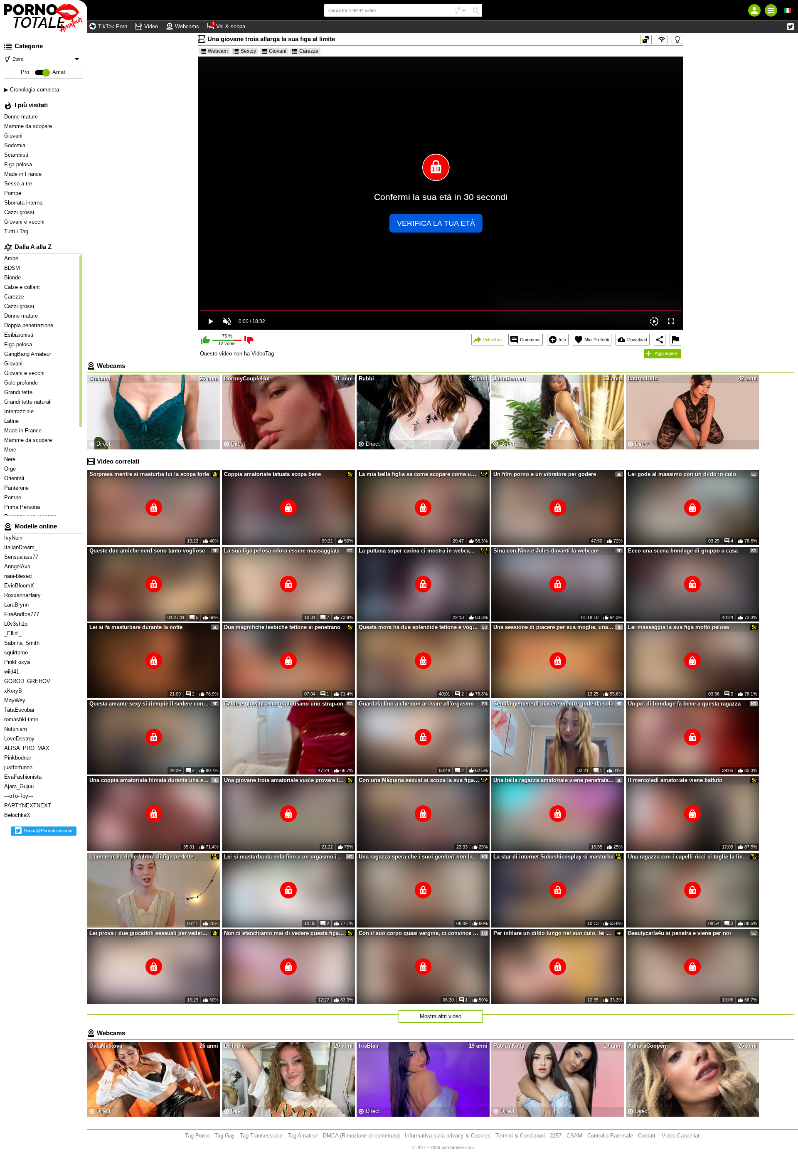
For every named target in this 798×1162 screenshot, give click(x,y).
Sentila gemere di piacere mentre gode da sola (553, 704)
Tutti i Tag (17, 231)
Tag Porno (197, 1135)
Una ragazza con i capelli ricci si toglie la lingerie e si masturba (688, 857)
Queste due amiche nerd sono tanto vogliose (147, 551)
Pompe (13, 193)
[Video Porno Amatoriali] (43, 16)
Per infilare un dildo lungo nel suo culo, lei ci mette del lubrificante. (553, 933)
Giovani (14, 136)
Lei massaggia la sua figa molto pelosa (678, 627)
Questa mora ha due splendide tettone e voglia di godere (419, 627)
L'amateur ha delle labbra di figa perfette (141, 857)
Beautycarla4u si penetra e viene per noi (679, 933)
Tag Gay (224, 1135)
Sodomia (15, 145)
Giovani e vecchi (25, 222)
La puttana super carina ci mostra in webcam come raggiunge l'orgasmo (419, 551)
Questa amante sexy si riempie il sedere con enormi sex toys (149, 704)
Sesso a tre (19, 183)
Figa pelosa (19, 164)
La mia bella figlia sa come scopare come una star (419, 474)
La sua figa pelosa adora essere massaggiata (282, 551)
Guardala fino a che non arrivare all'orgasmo (416, 704)
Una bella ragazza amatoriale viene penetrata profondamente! (553, 780)
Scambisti (17, 155)
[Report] (675, 339)
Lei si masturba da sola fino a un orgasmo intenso (284, 857)
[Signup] (754, 10)
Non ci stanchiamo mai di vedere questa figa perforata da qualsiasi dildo (284, 933)
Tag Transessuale (261, 1135)
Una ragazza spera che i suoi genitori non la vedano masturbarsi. (419, 857)
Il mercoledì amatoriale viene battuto (675, 780)
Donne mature (21, 116)
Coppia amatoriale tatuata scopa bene (272, 474)
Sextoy (248, 51)
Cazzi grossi (20, 212)
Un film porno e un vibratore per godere (544, 474)
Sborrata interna (24, 203)
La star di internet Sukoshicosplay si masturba (553, 857)
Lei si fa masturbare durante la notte (135, 627)
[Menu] (771, 10)
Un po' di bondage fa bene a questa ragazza (684, 704)
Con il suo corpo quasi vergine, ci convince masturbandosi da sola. (419, 933)
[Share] (659, 339)
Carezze (308, 51)
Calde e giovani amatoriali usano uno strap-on (283, 704)
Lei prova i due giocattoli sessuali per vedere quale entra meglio (149, 933)
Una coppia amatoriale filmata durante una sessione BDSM (149, 780)
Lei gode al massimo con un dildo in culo (682, 474)
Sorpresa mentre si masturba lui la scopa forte (149, 474)
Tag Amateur (303, 1135)
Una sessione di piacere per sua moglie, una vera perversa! (553, 627)
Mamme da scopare (29, 126)
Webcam (218, 51)
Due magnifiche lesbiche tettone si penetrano (282, 627)
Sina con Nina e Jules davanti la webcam (546, 551)
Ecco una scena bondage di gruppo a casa (683, 551)
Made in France (23, 174)
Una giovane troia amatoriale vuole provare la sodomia (284, 780)
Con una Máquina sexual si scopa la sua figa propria (419, 780)
